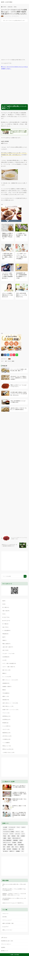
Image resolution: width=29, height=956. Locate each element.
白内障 (4, 844)
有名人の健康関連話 (7, 840)
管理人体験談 (20, 844)
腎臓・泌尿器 (6, 643)
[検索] (25, 576)
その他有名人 (6, 739)
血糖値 (13, 361)
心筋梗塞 (23, 836)
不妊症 (4, 836)
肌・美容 (5, 607)
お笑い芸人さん (6, 736)
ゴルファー (5, 729)
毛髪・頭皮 (5, 610)
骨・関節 (5, 623)
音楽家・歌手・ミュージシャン (10, 709)
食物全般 (10, 7)
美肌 (12, 846)
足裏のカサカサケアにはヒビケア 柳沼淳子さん (13, 903)
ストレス (9, 361)
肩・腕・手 (5, 617)
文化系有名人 (6, 719)
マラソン (17, 831)
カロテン (23, 827)
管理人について (6, 745)
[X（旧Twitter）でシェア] (2, 355)
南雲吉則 (13, 836)
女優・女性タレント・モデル (10, 703)
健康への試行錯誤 (6, 2)
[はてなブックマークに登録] (8, 355)
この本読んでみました (8, 752)
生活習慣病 (5, 656)
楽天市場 (4, 916)
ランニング (5, 833)
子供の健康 (5, 693)
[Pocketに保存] (11, 355)
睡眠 (4, 673)
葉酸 (4, 849)
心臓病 (4, 838)
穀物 (15, 7)
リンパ (23, 833)
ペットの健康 (6, 742)
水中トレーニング (6, 842)
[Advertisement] (14, 41)
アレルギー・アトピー (8, 653)
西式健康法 (15, 849)
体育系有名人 (6, 716)
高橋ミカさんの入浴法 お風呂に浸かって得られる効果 (14, 885)
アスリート (5, 712)
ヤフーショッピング (6, 920)
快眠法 (9, 838)
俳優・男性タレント (7, 706)
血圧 (6, 361)
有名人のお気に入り (17, 838)
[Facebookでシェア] (5, 355)
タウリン (5, 829)
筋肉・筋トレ (6, 670)
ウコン (18, 827)
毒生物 (21, 840)
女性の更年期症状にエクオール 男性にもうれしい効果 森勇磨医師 (14, 899)
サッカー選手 (6, 726)
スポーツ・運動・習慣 (8, 666)
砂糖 (15, 844)
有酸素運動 (15, 840)
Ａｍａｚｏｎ (5, 913)
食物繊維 (18, 851)
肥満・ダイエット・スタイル (10, 680)
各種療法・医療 (6, 686)
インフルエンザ (12, 827)
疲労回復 (19, 842)
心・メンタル (6, 676)
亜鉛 (9, 836)
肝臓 (4, 640)
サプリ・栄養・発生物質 (9, 663)
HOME (4, 7)
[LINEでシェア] (17, 355)
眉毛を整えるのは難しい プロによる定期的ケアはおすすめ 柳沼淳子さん (14, 889)
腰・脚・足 (6, 620)
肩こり (17, 846)
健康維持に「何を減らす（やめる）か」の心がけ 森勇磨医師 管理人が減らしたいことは (14, 894)
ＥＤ (22, 851)
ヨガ (22, 831)
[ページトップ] (26, 953)
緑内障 (8, 846)
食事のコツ (12, 851)
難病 (4, 689)
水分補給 (14, 842)
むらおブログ (5, 926)
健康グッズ (5, 696)
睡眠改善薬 (10, 844)
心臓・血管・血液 (7, 647)
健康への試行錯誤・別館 (7, 923)
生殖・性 (5, 650)
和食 (18, 836)
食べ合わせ (5, 851)
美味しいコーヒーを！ (7, 930)
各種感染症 (5, 683)
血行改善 (9, 849)
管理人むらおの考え (7, 749)
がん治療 (5, 827)
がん (4, 660)
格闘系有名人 (6, 732)
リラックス (17, 833)
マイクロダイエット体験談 (8, 831)
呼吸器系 (5, 633)
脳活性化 (22, 846)
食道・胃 (5, 627)
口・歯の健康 (6, 630)
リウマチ (11, 833)
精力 (4, 846)
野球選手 (5, 722)
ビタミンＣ (11, 829)
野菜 (23, 849)
